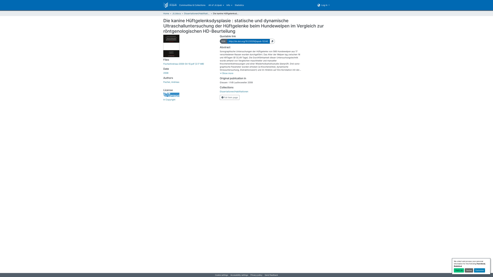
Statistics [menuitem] (239, 5)
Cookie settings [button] (221, 275)
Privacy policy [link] (256, 275)
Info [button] (228, 5)
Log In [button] (324, 5)
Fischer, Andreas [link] (171, 82)
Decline (469, 270)
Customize (479, 270)
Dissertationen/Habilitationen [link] (197, 13)
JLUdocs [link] (176, 13)
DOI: (223, 41)
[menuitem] (216, 5)
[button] (170, 5)
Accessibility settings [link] (239, 275)
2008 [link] (165, 73)
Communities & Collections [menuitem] (192, 5)
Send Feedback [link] (271, 275)
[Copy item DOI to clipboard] (272, 41)
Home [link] (166, 13)
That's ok (459, 270)
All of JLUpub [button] (215, 5)
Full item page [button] (231, 97)
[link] (190, 63)
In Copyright (169, 99)
